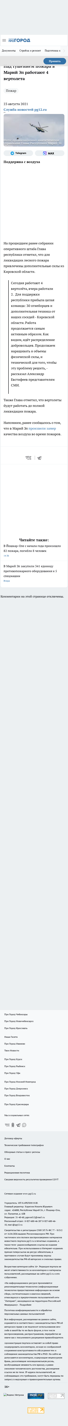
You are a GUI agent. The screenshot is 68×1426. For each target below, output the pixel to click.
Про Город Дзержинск (16, 1088)
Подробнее (25, 1304)
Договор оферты (13, 1138)
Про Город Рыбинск (14, 1066)
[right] (64, 51)
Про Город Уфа (12, 1073)
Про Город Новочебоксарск (18, 1021)
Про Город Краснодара (16, 1104)
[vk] (29, 457)
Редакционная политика (17, 1172)
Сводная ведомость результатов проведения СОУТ (31, 1179)
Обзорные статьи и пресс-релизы (22, 1152)
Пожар (11, 90)
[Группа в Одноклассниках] (13, 1125)
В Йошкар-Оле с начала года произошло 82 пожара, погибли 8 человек (32, 550)
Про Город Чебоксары (16, 1014)
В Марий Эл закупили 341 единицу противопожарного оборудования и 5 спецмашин (30, 573)
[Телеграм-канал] (18, 153)
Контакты (9, 1165)
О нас (7, 1158)
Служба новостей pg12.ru (25, 109)
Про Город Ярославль (15, 1028)
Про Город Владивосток (17, 1095)
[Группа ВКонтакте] (7, 1125)
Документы (9, 50)
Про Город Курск (13, 1059)
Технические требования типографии (24, 1145)
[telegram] (40, 457)
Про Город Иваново (14, 1043)
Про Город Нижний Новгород (20, 1081)
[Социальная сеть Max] (49, 153)
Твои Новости (11, 1050)
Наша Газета (11, 1036)
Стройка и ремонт (30, 50)
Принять (55, 61)
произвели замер (42, 428)
